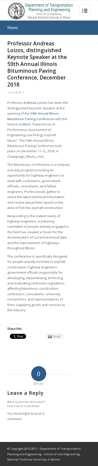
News (12, 27)
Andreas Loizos (35, 102)
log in (26, 413)
